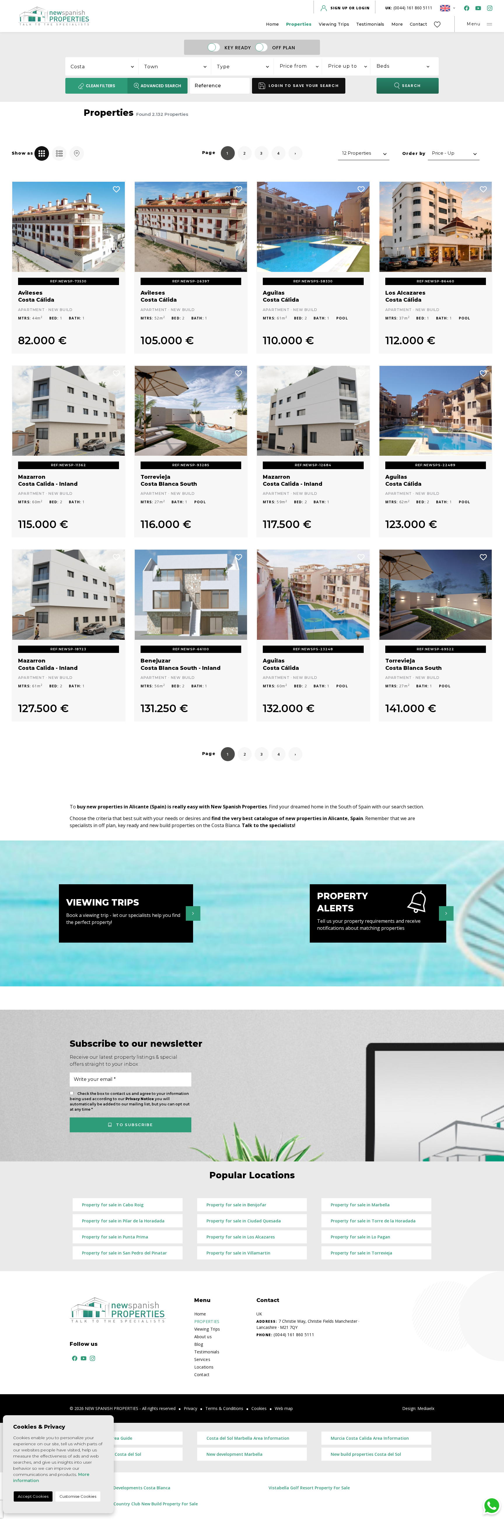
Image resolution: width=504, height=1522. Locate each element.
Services (202, 1359)
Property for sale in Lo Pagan (360, 1237)
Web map (284, 1408)
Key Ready (238, 47)
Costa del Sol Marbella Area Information (247, 1438)
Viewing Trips (334, 24)
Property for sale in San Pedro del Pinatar (124, 1253)
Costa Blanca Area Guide (107, 1438)
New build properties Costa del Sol (366, 1454)
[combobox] (102, 65)
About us (203, 1336)
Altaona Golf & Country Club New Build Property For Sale (140, 1504)
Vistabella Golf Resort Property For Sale (309, 1487)
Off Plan (283, 47)
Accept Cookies (33, 1496)
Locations (204, 1367)
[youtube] (477, 8)
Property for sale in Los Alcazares (240, 1237)
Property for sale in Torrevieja (361, 1253)
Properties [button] (299, 24)
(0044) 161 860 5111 (409, 8)
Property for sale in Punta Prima (115, 1237)
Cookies (259, 1408)
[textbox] (105, 67)
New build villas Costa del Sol (111, 1454)
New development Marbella (234, 1454)
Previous (20, 226)
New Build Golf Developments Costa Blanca (126, 1487)
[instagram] (488, 8)
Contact (418, 24)
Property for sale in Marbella (360, 1205)
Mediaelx (425, 1408)
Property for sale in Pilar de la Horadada (123, 1221)
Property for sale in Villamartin (238, 1253)
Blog (198, 1344)
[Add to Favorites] (116, 189)
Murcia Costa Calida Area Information (370, 1438)
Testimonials (370, 24)
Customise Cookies (78, 1496)
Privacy (190, 1408)
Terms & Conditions (224, 1408)
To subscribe (133, 1124)
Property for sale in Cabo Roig (113, 1205)
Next (116, 226)
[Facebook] (465, 8)
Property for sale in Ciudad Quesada (243, 1221)
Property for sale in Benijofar (236, 1205)
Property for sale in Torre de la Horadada (373, 1221)
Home (272, 24)
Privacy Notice (140, 1099)
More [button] (397, 24)
